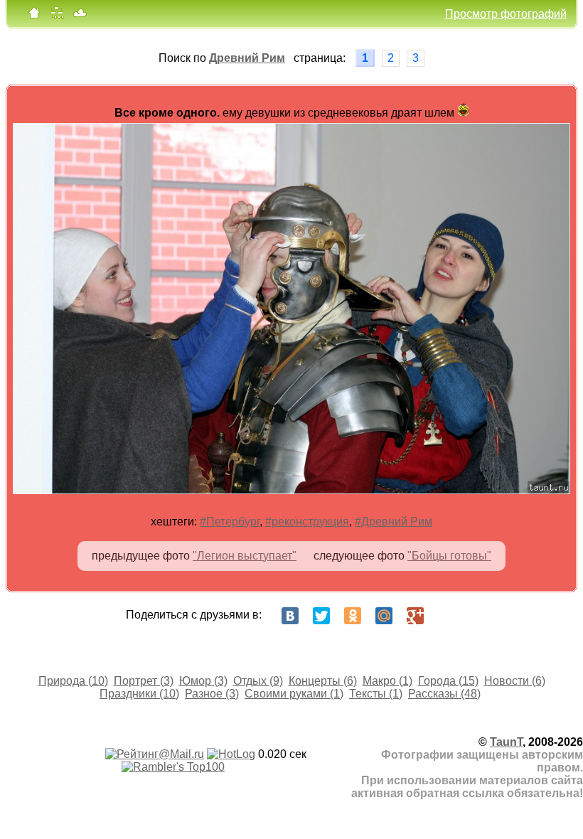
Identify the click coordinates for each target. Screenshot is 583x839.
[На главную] (34, 16)
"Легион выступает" (244, 556)
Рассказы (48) (444, 694)
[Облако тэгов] (80, 16)
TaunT (506, 742)
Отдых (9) (258, 681)
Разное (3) (212, 694)
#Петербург (230, 521)
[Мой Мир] (383, 615)
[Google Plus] (415, 615)
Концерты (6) (323, 681)
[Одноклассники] (352, 615)
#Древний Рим (393, 521)
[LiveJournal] (446, 615)
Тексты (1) (375, 694)
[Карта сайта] (57, 16)
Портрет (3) (143, 681)
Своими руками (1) (294, 694)
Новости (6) (514, 681)
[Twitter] (321, 615)
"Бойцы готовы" (449, 556)
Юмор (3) (203, 681)
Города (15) (448, 681)
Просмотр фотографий (506, 14)
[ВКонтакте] (290, 615)
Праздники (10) (139, 694)
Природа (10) (73, 681)
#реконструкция (307, 521)
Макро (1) (387, 681)
